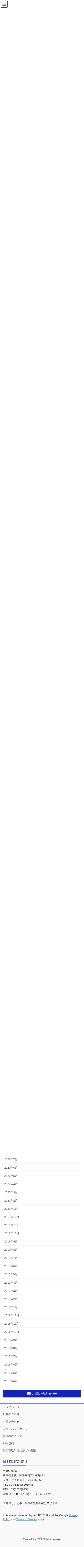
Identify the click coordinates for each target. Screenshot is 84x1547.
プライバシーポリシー (16, 1428)
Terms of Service (26, 1519)
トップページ (11, 1407)
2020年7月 (11, 1159)
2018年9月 (11, 1340)
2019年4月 (11, 1282)
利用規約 (8, 1443)
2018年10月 (11, 1331)
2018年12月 (11, 1315)
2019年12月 (11, 1216)
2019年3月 (11, 1290)
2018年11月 (11, 1323)
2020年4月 (11, 1184)
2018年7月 (11, 1356)
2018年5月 (11, 1372)
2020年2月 (11, 1200)
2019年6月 (11, 1266)
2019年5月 (11, 1274)
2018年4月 (11, 1381)
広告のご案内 (11, 1414)
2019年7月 (11, 1257)
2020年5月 (11, 1175)
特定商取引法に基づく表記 (19, 1450)
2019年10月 (11, 1233)
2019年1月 (11, 1307)
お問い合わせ (11, 1421)
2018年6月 (11, 1364)
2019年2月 (11, 1299)
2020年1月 (11, 1208)
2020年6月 (11, 1167)
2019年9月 (11, 1241)
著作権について (12, 1436)
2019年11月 (11, 1225)
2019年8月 (11, 1249)
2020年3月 (11, 1192)
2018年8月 (11, 1348)
